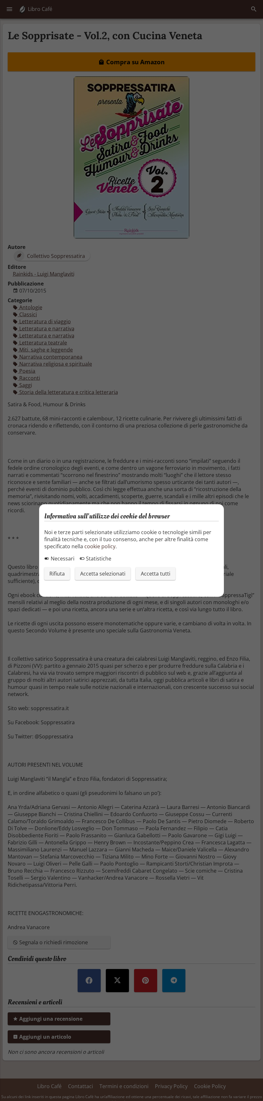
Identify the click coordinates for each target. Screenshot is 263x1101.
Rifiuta (57, 573)
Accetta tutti (155, 573)
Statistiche (98, 558)
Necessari (61, 558)
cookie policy (99, 546)
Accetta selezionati (102, 573)
